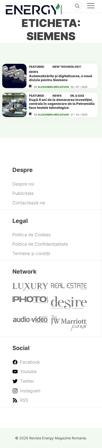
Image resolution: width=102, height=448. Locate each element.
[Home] (34, 8)
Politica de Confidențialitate (40, 244)
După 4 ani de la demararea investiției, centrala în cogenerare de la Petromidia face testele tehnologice (62, 104)
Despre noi (23, 184)
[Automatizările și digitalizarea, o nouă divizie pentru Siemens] (14, 76)
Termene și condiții (31, 253)
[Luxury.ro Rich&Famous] (30, 288)
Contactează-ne (28, 202)
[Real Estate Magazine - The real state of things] (69, 288)
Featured (36, 67)
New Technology (66, 67)
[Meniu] (91, 6)
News (33, 72)
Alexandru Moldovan (53, 86)
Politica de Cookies (31, 234)
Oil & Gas (77, 95)
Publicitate (23, 193)
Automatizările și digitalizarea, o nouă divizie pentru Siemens (60, 78)
